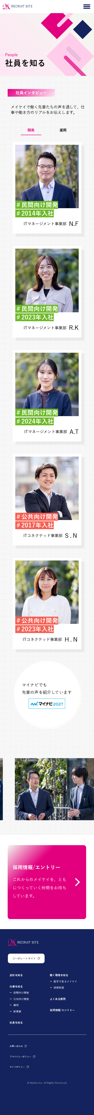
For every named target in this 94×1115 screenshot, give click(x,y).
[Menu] (87, 6)
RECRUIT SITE (22, 6)
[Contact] (47, 882)
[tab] (31, 130)
